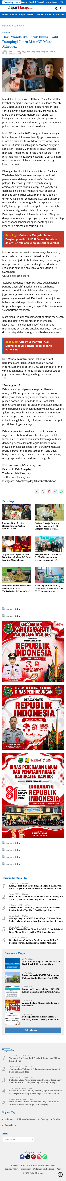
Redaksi (14, 1165)
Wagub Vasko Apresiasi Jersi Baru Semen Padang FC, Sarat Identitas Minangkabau (16, 557)
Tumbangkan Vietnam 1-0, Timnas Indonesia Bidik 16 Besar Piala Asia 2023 (34, 1070)
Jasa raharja (10, 1125)
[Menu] (4, 8)
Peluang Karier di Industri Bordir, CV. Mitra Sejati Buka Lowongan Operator (40, 1018)
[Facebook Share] (37, 491)
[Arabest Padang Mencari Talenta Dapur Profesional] (12, 1005)
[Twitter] (27, 1157)
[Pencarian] (62, 8)
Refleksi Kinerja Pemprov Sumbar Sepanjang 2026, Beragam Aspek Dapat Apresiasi (47, 526)
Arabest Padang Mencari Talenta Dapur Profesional (41, 1004)
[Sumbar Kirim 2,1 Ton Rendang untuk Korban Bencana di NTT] (16, 512)
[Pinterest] (33, 1157)
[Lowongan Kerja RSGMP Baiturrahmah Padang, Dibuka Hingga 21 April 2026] (12, 977)
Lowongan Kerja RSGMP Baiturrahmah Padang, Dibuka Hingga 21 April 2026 (41, 976)
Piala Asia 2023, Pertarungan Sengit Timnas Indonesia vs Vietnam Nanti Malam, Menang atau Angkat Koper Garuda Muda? (35, 1081)
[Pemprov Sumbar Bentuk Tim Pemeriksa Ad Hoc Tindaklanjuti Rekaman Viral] (16, 575)
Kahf (33, 51)
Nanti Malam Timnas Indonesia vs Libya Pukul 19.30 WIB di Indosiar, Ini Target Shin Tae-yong (34, 1103)
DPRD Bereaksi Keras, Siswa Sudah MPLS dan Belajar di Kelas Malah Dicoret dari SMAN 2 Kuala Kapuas (36, 930)
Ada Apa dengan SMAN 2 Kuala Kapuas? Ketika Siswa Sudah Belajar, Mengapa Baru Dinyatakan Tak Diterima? (36, 919)
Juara (27, 51)
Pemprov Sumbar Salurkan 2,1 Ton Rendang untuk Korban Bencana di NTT (48, 557)
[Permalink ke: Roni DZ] (4, 52)
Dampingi (20, 51)
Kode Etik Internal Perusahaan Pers (38, 1165)
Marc (37, 51)
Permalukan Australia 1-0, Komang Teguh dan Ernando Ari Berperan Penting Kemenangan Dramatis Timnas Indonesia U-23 (35, 1092)
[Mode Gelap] (57, 8)
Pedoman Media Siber (43, 1169)
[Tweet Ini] (43, 491)
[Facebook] (22, 1157)
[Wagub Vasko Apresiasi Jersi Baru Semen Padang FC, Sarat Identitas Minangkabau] (16, 544)
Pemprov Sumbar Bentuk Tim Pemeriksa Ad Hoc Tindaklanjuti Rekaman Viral (16, 588)
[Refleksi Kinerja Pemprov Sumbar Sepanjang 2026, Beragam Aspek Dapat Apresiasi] (49, 512)
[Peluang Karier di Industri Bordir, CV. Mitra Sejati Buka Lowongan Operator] (12, 1019)
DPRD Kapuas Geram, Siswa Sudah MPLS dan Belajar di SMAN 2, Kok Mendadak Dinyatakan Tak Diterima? (36, 898)
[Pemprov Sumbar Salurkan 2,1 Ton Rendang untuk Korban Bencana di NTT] (49, 544)
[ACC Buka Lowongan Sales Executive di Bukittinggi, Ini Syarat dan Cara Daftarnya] (12, 963)
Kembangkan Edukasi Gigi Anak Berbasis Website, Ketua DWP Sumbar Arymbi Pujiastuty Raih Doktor (49, 589)
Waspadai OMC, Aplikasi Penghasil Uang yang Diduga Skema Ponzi (34, 1059)
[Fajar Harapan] (20, 8)
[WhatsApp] (44, 1157)
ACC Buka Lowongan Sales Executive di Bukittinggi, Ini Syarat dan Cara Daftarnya (41, 963)
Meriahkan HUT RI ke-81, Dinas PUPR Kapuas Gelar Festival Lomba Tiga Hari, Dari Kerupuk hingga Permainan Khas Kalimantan (34, 909)
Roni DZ (12, 51)
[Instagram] (39, 1157)
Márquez (44, 51)
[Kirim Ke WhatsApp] (61, 491)
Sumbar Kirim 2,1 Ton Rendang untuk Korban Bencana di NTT (13, 526)
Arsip (59, 1169)
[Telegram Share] (55, 491)
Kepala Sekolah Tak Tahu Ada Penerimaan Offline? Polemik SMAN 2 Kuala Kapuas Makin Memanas (33, 941)
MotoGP (52, 51)
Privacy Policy (11, 1169)
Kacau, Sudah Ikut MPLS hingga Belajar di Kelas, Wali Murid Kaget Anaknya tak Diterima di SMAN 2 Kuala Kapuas (35, 887)
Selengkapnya (32, 1030)
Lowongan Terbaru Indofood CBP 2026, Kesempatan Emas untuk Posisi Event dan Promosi (40, 990)
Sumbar (6, 32)
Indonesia (9, 1119)
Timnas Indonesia (27, 1119)
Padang (44, 1119)
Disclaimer (26, 1169)
